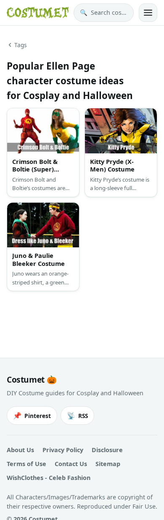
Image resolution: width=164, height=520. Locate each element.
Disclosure (107, 450)
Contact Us (71, 464)
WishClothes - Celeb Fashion (48, 478)
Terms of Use (26, 464)
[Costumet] (38, 13)
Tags (20, 45)
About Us (20, 450)
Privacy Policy (62, 450)
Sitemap (107, 464)
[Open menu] (148, 12)
